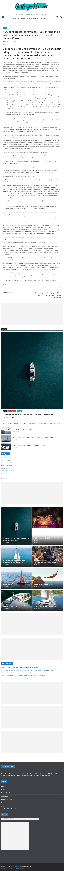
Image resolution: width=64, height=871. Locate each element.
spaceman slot (5, 855)
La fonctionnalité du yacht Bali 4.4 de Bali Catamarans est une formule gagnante (46, 605)
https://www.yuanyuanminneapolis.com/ (11, 859)
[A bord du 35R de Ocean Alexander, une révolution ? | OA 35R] (6, 446)
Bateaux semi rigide (19, 19)
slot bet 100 (4, 857)
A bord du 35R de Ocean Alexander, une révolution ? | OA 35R (29, 445)
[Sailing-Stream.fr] (3, 17)
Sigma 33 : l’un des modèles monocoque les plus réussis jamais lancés (15, 605)
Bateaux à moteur (32, 19)
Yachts (21, 15)
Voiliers (14, 15)
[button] (46, 19)
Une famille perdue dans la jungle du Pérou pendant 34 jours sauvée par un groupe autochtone (48, 295)
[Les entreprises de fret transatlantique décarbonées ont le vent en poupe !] (16, 556)
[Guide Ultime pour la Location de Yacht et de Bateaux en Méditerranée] (32, 370)
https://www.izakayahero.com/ (9, 853)
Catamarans (44, 15)
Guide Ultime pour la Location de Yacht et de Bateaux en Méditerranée (28, 416)
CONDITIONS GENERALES (9, 808)
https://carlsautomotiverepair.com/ (10, 851)
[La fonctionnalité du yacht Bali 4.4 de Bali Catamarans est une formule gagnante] (47, 600)
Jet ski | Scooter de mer (7, 470)
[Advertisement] (32, 314)
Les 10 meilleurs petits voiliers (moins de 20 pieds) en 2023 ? (15, 583)
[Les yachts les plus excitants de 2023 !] (6, 430)
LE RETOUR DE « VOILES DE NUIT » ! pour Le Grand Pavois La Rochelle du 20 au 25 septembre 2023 (47, 538)
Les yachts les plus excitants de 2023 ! (23, 429)
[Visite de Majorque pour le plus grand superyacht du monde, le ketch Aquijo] (6, 438)
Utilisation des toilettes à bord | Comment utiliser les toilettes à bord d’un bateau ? (46, 561)
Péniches (3, 473)
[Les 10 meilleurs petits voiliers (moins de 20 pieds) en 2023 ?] (16, 578)
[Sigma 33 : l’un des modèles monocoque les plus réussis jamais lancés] (16, 600)
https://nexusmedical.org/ (9, 761)
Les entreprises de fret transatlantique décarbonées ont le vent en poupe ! (13, 561)
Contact (43, 19)
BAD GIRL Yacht (7, 293)
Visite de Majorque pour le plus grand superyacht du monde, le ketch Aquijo (33, 437)
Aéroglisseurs (4, 458)
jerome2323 (13, 41)
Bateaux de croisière (32, 15)
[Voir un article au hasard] (61, 17)
